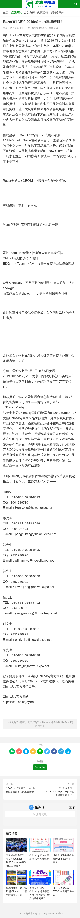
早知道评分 (57, 12)
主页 (5, 12)
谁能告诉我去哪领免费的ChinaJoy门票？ (63, 858)
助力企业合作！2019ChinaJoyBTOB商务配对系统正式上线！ (59, 791)
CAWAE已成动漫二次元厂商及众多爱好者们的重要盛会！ (21, 789)
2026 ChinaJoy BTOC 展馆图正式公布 (63, 891)
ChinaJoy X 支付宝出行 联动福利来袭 (39, 856)
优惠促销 (42, 12)
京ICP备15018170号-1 (51, 913)
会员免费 (29, 12)
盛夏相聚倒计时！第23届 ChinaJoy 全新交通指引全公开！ (16, 891)
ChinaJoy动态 (39, 27)
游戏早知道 (40, 4)
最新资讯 (53, 27)
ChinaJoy (40, 767)
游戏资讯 (16, 12)
